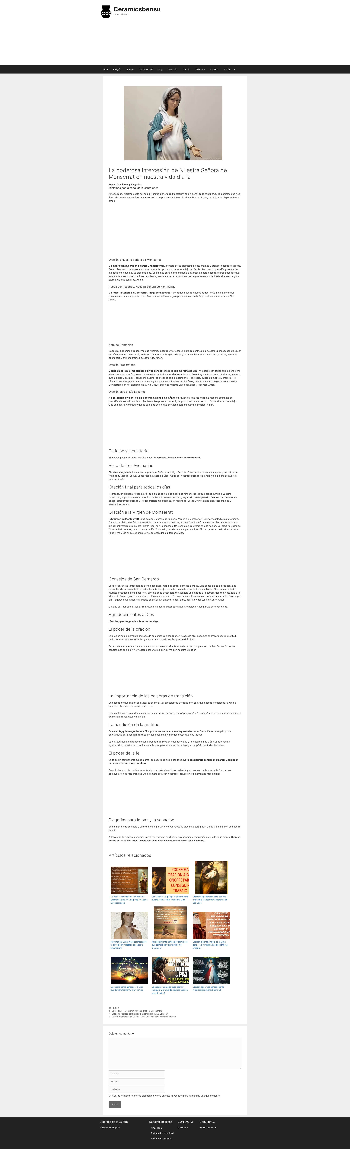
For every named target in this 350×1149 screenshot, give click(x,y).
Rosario (130, 69)
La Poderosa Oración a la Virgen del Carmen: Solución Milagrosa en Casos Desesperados (129, 899)
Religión (117, 69)
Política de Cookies (161, 1138)
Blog (160, 69)
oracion (146, 1011)
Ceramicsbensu (137, 9)
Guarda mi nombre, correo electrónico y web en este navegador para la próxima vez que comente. (166, 1095)
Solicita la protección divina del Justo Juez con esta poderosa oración (144, 1017)
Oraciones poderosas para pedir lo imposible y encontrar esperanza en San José (210, 899)
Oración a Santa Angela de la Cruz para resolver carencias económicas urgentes (210, 944)
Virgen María (156, 1011)
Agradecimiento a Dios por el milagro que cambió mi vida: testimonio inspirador (170, 944)
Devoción (172, 69)
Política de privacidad (162, 1133)
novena (138, 1011)
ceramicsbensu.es (208, 1127)
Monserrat (129, 1011)
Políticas (228, 69)
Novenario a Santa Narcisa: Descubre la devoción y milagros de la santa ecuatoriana (129, 944)
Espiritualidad (146, 69)
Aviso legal (156, 1127)
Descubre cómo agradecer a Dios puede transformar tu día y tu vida (127, 988)
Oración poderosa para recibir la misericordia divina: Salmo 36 (208, 988)
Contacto (214, 69)
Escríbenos (183, 1127)
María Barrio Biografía (110, 1127)
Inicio (105, 69)
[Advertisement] (175, 43)
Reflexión (200, 69)
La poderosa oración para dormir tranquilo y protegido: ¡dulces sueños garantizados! (170, 990)
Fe (122, 1011)
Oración (186, 69)
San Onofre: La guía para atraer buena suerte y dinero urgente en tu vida (170, 898)
